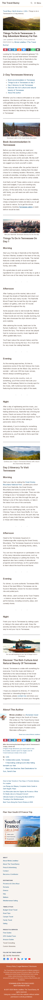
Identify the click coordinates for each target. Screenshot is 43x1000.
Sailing (5, 923)
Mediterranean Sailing (10, 901)
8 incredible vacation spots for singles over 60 (17, 750)
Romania (6, 887)
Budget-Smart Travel (10, 910)
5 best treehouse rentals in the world (14, 753)
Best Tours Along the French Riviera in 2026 (18, 802)
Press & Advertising (9, 867)
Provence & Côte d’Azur (11, 884)
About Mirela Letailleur (10, 861)
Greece (5, 890)
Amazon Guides (8, 939)
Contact (5, 871)
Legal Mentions (22, 966)
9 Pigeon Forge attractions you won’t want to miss (18, 748)
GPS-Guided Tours (9, 936)
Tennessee (25, 760)
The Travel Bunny (10, 3)
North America (17, 11)
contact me (22, 696)
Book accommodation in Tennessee (21, 80)
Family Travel (7, 920)
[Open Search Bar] (31, 3)
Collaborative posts (13, 760)
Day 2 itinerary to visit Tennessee (20, 85)
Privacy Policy (11, 966)
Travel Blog (7, 11)
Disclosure (33, 966)
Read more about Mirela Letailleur (29, 734)
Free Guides (7, 933)
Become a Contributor (10, 874)
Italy (4, 894)
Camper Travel (8, 917)
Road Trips (6, 913)
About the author (14, 93)
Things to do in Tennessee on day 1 (21, 83)
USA (25, 11)
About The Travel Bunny (11, 864)
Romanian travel (32, 715)
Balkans (5, 897)
